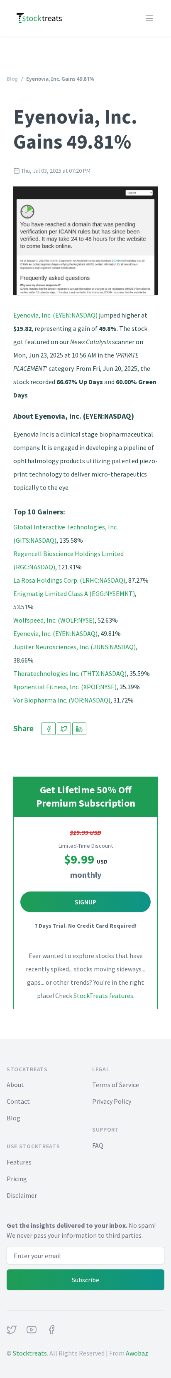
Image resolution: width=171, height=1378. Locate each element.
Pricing (17, 1178)
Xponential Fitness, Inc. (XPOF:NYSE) (65, 687)
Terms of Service (115, 1084)
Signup (85, 902)
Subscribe (85, 1280)
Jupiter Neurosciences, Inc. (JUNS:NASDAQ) (74, 647)
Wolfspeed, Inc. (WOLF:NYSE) (54, 620)
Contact (18, 1101)
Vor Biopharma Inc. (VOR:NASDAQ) (61, 700)
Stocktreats (30, 1353)
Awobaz (137, 1353)
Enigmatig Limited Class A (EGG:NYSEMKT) (74, 593)
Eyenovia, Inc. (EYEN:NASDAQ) (55, 315)
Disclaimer (22, 1195)
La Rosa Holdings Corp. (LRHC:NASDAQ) (69, 580)
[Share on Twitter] (64, 729)
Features (19, 1162)
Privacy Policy (111, 1101)
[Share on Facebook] (49, 729)
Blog (12, 78)
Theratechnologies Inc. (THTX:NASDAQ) (70, 673)
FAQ (97, 1145)
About (15, 1084)
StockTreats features (103, 995)
